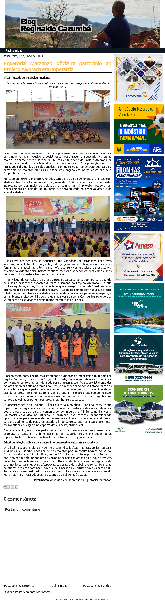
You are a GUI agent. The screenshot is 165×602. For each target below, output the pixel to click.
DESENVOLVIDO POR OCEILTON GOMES (72, 599)
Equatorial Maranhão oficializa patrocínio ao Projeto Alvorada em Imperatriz (57, 66)
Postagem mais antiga (97, 585)
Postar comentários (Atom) (32, 591)
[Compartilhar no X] (12, 487)
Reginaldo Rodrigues (38, 77)
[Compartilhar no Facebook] (16, 487)
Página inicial (13, 50)
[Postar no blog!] (8, 487)
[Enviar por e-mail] (5, 487)
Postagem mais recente (19, 585)
